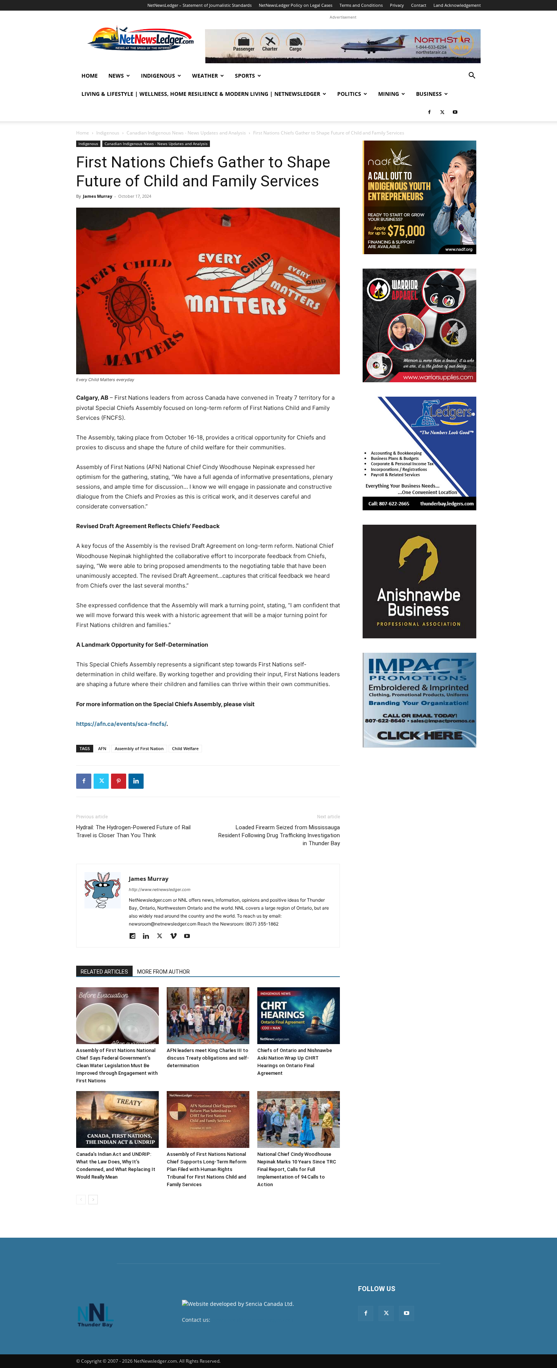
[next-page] (93, 1199)
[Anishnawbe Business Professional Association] (419, 581)
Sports (245, 75)
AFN (102, 748)
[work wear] (419, 325)
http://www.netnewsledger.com (160, 889)
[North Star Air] (343, 46)
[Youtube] (455, 112)
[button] (472, 76)
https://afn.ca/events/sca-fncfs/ (121, 723)
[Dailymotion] (135, 936)
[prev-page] (81, 1199)
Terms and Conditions (361, 5)
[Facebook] (429, 112)
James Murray (97, 196)
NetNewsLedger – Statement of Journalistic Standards (199, 5)
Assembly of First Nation (139, 748)
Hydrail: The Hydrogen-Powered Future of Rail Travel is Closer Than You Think (133, 831)
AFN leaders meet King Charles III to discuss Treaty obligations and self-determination (208, 1057)
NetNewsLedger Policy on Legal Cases (295, 5)
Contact (418, 5)
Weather (205, 75)
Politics (349, 93)
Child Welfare (185, 748)
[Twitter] (442, 112)
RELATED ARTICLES (104, 972)
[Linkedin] (136, 781)
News (116, 75)
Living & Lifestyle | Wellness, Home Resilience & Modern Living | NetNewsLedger (200, 93)
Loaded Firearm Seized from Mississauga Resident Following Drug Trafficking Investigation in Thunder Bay (279, 835)
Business (429, 93)
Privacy (397, 5)
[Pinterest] (118, 781)
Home (89, 75)
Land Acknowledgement (457, 5)
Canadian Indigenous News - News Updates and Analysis (186, 133)
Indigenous (158, 75)
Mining (388, 93)
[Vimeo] (176, 936)
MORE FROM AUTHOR (163, 972)
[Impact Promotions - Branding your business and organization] (419, 700)
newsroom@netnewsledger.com (252, 1319)
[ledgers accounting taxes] (419, 453)
